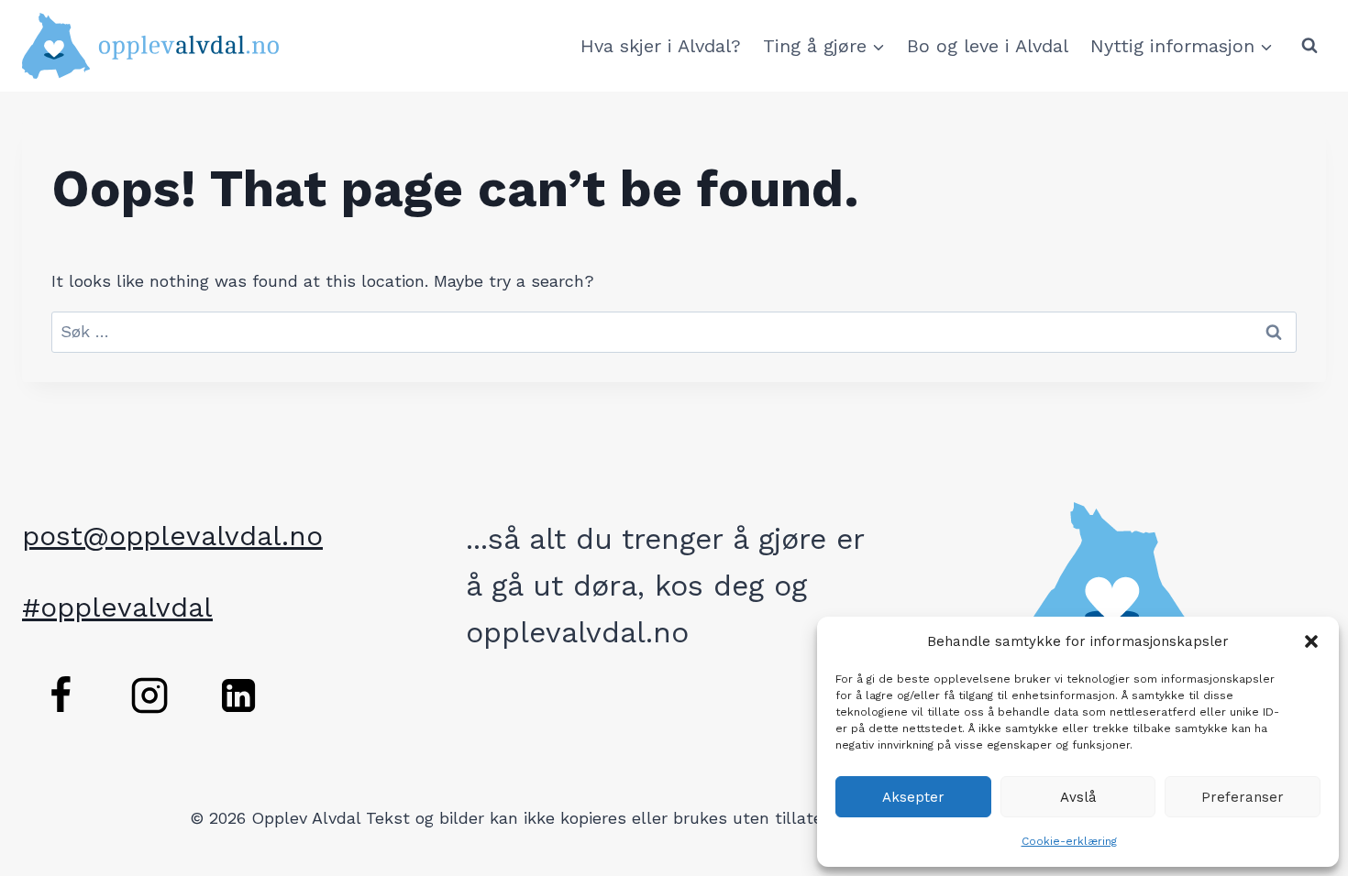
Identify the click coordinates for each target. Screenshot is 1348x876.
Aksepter (913, 797)
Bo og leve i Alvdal (987, 46)
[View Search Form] (1309, 45)
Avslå (1078, 797)
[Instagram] (149, 695)
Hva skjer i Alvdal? (660, 46)
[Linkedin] (238, 695)
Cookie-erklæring (1069, 841)
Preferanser (1242, 797)
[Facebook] (60, 695)
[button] (1311, 641)
